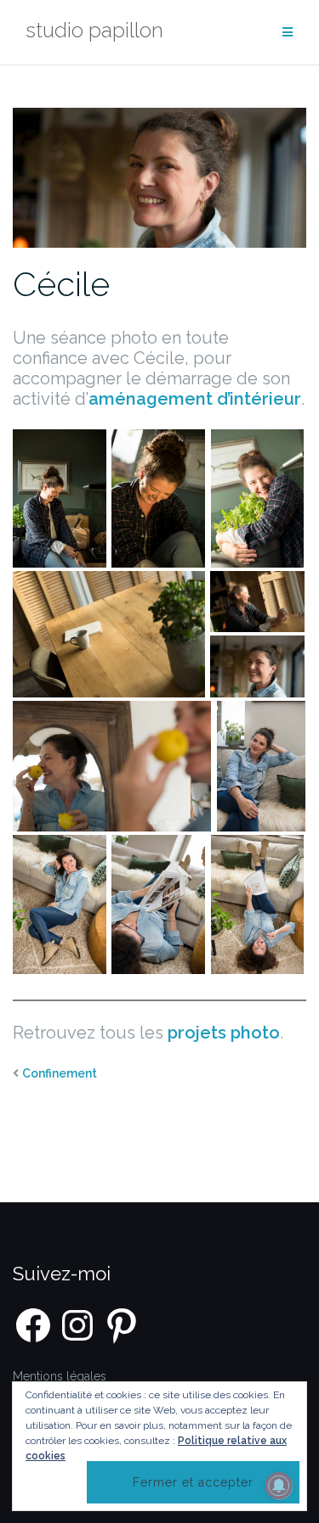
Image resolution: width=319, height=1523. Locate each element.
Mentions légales (59, 1376)
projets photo (224, 1032)
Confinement (59, 1073)
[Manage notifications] (279, 1485)
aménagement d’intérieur (194, 399)
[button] (59, 498)
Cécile (61, 284)
